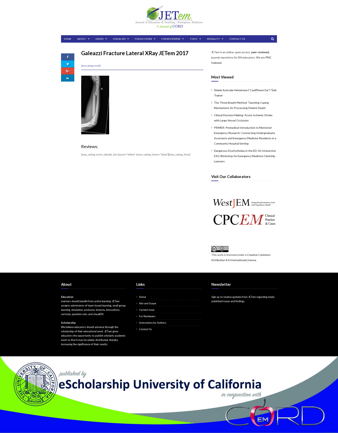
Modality (213, 38)
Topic (194, 38)
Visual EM (119, 38)
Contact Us (237, 38)
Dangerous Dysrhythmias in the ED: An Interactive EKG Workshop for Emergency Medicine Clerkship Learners (245, 156)
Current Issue (146, 309)
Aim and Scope (147, 303)
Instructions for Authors (152, 322)
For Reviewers (170, 38)
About (81, 38)
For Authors (143, 38)
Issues (99, 38)
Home (67, 38)
